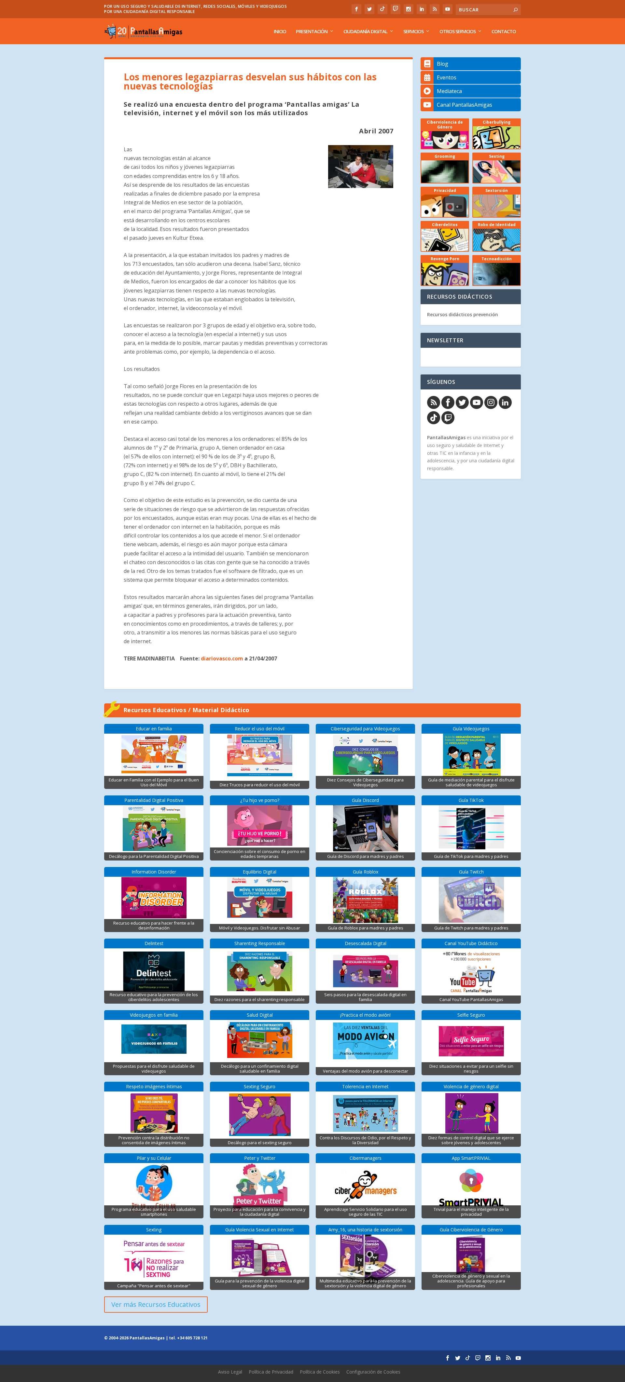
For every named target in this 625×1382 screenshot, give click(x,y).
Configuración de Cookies (373, 1372)
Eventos (446, 77)
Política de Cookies (320, 1372)
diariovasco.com (222, 658)
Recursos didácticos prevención (462, 314)
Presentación (311, 31)
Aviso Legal (230, 1372)
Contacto (504, 31)
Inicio (280, 31)
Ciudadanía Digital (365, 31)
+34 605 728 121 (192, 1338)
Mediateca (449, 91)
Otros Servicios (457, 31)
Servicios (413, 31)
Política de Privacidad (271, 1372)
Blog (442, 63)
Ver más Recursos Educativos (156, 1304)
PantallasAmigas (446, 437)
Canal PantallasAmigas (464, 104)
